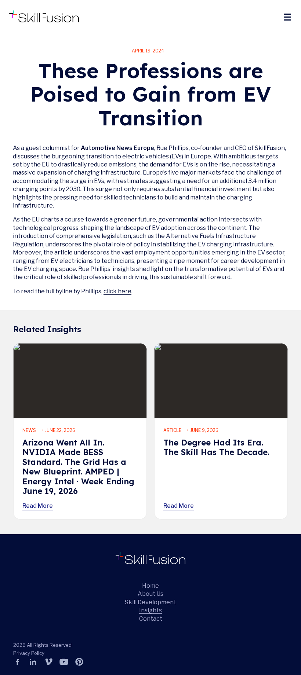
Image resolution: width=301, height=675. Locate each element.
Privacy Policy (28, 653)
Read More (37, 505)
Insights (150, 610)
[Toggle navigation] (287, 16)
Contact (150, 618)
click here (117, 291)
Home (150, 585)
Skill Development (150, 602)
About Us (150, 593)
